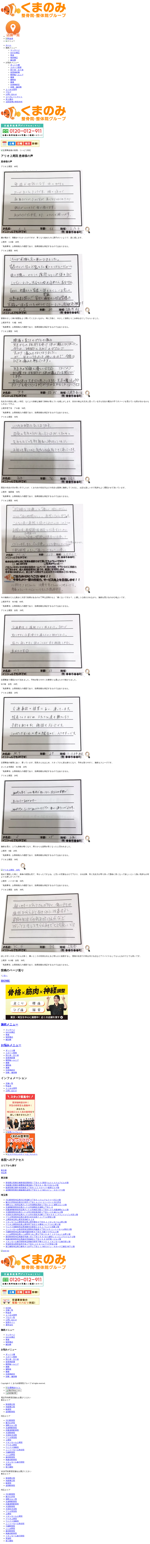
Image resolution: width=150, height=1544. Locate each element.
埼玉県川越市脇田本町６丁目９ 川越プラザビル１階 (32, 1232)
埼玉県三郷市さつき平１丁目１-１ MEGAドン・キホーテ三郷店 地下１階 (40, 1246)
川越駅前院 (10, 1452)
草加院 (8, 1465)
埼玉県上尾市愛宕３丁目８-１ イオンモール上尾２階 (36, 1222)
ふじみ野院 (10, 1455)
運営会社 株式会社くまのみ (13, 1381)
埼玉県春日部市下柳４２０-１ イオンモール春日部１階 (38, 1242)
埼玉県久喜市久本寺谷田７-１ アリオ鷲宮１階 (30, 1217)
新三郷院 (9, 1467)
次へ (6, 976)
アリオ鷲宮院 (11, 1438)
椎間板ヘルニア (16, 75)
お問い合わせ (11, 94)
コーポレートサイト (14, 97)
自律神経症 (15, 85)
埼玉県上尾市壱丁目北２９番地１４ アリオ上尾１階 (33, 1224)
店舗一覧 (9, 1083)
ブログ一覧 (10, 1317)
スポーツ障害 (16, 67)
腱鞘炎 (13, 80)
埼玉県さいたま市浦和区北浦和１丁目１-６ (29, 1207)
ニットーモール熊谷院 (15, 1450)
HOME (5, 980)
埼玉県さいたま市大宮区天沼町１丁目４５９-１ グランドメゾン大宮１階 (42, 1215)
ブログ (8, 92)
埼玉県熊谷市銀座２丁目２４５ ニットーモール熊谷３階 (39, 1229)
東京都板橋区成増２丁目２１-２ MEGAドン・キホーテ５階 (35, 1190)
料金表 (8, 1086)
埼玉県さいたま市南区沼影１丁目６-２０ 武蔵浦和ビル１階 (37, 1210)
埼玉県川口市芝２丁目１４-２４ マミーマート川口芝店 (33, 1202)
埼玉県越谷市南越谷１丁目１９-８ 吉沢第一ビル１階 (33, 1239)
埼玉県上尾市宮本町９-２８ (20, 1219)
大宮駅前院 (10, 1433)
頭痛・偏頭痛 (16, 87)
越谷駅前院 (10, 1457)
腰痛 (12, 77)
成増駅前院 (10, 1412)
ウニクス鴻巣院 (12, 1447)
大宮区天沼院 (11, 1435)
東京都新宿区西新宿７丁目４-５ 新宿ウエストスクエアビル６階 (37, 1183)
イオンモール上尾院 (14, 1442)
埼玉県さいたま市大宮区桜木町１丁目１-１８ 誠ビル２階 (34, 1212)
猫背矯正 (14, 58)
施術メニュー (9, 1024)
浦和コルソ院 (11, 1425)
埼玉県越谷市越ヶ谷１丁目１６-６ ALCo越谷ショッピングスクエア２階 (40, 1237)
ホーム (8, 45)
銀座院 (8, 1409)
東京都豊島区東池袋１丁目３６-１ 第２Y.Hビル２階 (32, 1185)
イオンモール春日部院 (15, 1462)
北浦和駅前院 (11, 1428)
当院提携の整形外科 (14, 102)
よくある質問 (11, 89)
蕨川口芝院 (10, 1423)
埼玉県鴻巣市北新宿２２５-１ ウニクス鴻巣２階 (32, 1227)
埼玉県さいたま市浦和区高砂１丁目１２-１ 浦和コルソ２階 (36, 1205)
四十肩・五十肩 (16, 70)
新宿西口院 (10, 1404)
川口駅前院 (10, 1420)
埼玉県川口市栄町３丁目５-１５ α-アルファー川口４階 (33, 1200)
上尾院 (8, 1440)
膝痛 (12, 82)
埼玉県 (4, 1173)
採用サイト (10, 1322)
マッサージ (15, 50)
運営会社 (9, 1325)
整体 (12, 55)
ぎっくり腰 (15, 65)
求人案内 (9, 99)
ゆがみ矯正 (15, 53)
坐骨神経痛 (15, 72)
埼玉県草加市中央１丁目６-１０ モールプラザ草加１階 (31, 1244)
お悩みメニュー (11, 1045)
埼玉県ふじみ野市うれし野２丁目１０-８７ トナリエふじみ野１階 (38, 1234)
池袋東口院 (10, 1407)
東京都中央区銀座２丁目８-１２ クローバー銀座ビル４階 (32, 1188)
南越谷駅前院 (11, 1460)
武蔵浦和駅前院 (12, 1430)
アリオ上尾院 (11, 1445)
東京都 (4, 1170)
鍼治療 (13, 60)
